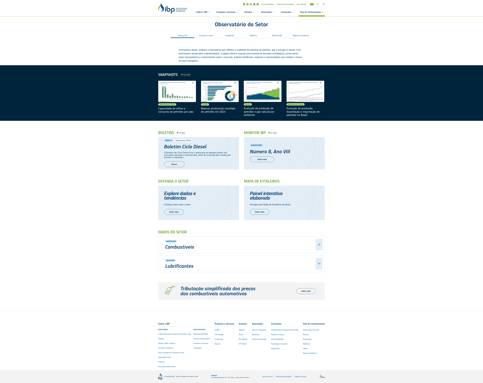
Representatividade (201, 334)
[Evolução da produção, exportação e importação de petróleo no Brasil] (305, 99)
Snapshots (229, 35)
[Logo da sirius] (322, 376)
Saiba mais (262, 159)
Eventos (248, 12)
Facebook (258, 4)
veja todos (186, 75)
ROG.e (241, 334)
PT (312, 4)
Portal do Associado (259, 339)
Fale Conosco (302, 4)
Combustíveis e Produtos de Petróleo (284, 330)
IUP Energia (219, 334)
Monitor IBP (277, 35)
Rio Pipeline (243, 339)
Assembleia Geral (164, 357)
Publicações (307, 339)
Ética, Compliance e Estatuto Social (171, 353)
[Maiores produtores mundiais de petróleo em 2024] (220, 99)
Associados (266, 12)
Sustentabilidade (277, 339)
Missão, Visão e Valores (166, 343)
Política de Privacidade (283, 376)
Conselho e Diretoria (165, 348)
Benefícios (256, 334)
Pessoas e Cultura (277, 334)
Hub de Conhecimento (310, 12)
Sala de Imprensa (267, 4)
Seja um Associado (259, 330)
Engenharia (275, 348)
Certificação (219, 339)
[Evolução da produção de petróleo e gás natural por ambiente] (262, 99)
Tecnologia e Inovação (279, 344)
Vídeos (305, 348)
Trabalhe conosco (301, 376)
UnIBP (217, 330)
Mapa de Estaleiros (301, 35)
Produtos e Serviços (225, 12)
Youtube (251, 4)
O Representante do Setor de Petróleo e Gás (174, 334)
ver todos (182, 133)
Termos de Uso (267, 376)
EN (317, 4)
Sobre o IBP (201, 12)
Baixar (174, 164)
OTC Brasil (242, 344)
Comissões (286, 12)
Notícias (306, 334)
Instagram (247, 4)
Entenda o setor (206, 35)
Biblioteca (306, 344)
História (161, 339)
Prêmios (161, 362)
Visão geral (182, 35)
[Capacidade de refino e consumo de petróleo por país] (177, 99)
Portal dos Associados (285, 4)
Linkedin (244, 4)
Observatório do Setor (311, 330)
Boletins (253, 35)
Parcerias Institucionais (166, 367)
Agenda (217, 344)
